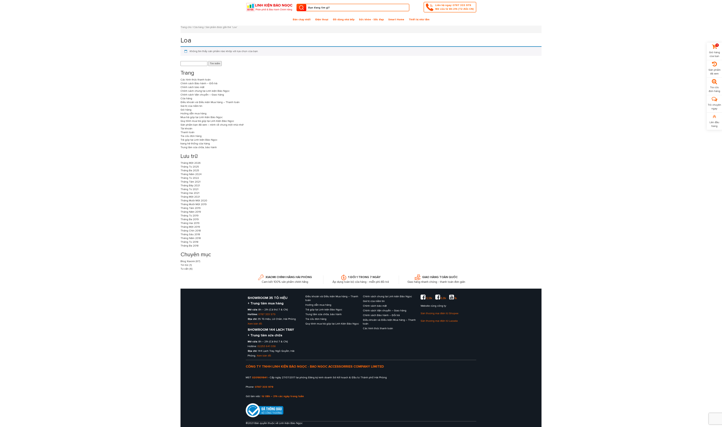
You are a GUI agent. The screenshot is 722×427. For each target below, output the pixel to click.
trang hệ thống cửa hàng (195, 143)
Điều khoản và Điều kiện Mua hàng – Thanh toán (210, 102)
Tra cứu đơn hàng (191, 136)
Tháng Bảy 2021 (190, 185)
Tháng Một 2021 (190, 196)
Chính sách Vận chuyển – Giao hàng (202, 94)
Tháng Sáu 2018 (190, 234)
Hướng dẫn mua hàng (193, 113)
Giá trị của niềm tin (191, 106)
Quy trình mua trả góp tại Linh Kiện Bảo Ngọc (207, 121)
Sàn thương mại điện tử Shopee (439, 313)
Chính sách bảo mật (192, 87)
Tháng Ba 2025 (189, 170)
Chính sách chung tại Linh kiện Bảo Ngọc (205, 91)
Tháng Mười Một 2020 (193, 200)
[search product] (301, 7)
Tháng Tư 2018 (189, 241)
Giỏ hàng (185, 109)
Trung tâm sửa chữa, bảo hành (198, 147)
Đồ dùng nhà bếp (343, 19)
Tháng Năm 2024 (191, 174)
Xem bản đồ (255, 323)
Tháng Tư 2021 (189, 189)
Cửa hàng (198, 27)
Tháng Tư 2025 (189, 166)
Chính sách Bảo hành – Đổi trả (198, 83)
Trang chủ (185, 27)
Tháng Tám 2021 (190, 181)
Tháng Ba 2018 (189, 245)
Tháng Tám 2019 (190, 208)
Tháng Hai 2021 (189, 193)
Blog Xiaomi (187, 261)
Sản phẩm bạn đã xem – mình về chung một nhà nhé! (212, 124)
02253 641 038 (266, 346)
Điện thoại (321, 19)
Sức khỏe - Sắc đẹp (371, 19)
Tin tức (184, 265)
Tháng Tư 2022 (189, 178)
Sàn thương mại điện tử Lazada (439, 320)
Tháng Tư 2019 (189, 215)
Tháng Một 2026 (190, 163)
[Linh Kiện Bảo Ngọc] (269, 6)
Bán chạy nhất (302, 19)
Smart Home (396, 19)
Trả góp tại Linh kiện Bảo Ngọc (198, 139)
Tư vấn (184, 268)
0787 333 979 (266, 314)
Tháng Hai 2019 (189, 223)
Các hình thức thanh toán (195, 79)
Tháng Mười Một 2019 (193, 204)
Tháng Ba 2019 (189, 219)
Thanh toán (187, 132)
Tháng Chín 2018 (190, 230)
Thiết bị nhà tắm (419, 19)
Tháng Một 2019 (190, 226)
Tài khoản (186, 128)
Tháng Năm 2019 (190, 211)
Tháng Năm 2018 (190, 238)
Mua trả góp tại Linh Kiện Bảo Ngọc (201, 117)
